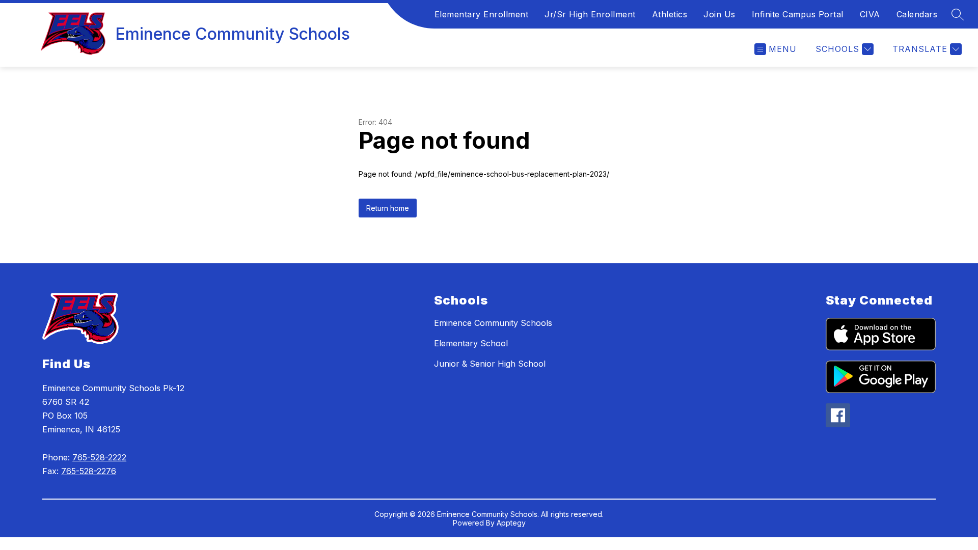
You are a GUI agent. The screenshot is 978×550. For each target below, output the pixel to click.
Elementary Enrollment (481, 14)
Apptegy (511, 522)
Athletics (670, 14)
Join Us (719, 14)
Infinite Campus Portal (798, 14)
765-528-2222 (99, 457)
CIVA (870, 14)
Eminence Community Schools (493, 323)
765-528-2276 (88, 471)
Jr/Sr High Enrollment (590, 14)
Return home (387, 208)
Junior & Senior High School (490, 364)
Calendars (917, 14)
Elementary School (471, 343)
